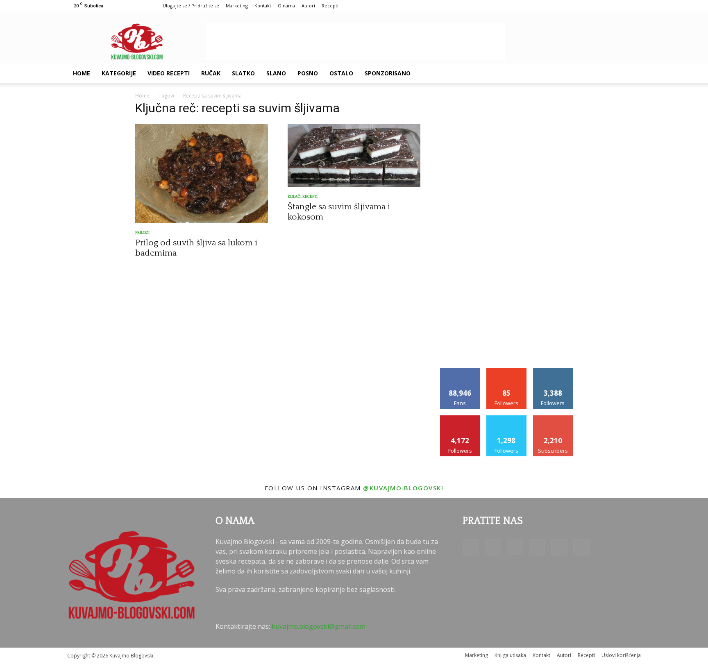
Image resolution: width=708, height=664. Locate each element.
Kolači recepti (303, 197)
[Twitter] (599, 73)
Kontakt (262, 5)
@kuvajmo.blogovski (403, 488)
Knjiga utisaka (510, 655)
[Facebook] (543, 73)
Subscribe (553, 418)
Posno (307, 73)
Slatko (243, 73)
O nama (286, 5)
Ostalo (341, 73)
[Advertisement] (355, 41)
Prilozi (142, 233)
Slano (276, 73)
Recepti (330, 5)
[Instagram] (571, 73)
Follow (506, 371)
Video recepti (169, 73)
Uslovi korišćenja (621, 655)
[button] (631, 73)
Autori (308, 5)
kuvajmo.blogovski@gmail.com (318, 626)
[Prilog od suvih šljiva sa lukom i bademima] (201, 173)
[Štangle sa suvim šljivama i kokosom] (354, 155)
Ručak (210, 73)
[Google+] (557, 73)
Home (81, 73)
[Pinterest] (585, 73)
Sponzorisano (388, 73)
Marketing (237, 5)
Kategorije (119, 73)
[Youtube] (613, 73)
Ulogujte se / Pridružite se (191, 5)
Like (460, 371)
